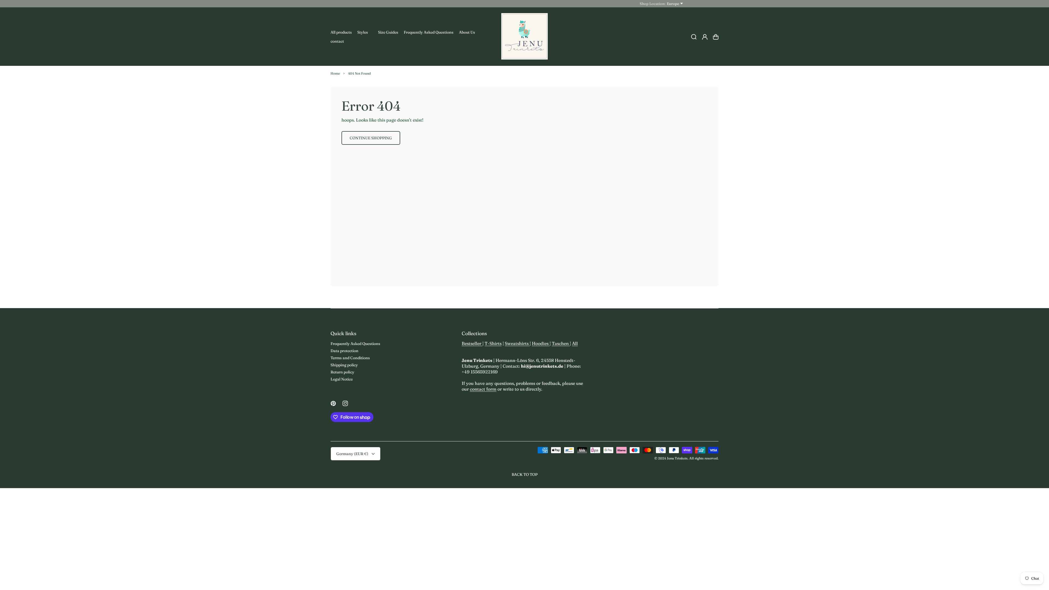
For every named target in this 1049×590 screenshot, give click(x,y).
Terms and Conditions (350, 357)
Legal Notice (342, 379)
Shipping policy (344, 364)
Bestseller (472, 343)
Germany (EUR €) (352, 453)
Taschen (561, 343)
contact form (483, 389)
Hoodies (541, 343)
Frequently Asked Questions (355, 343)
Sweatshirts (517, 343)
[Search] (693, 36)
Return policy (342, 372)
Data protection (344, 350)
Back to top (525, 474)
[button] (365, 32)
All (575, 343)
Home (335, 73)
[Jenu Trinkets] (524, 37)
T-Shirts (493, 343)
